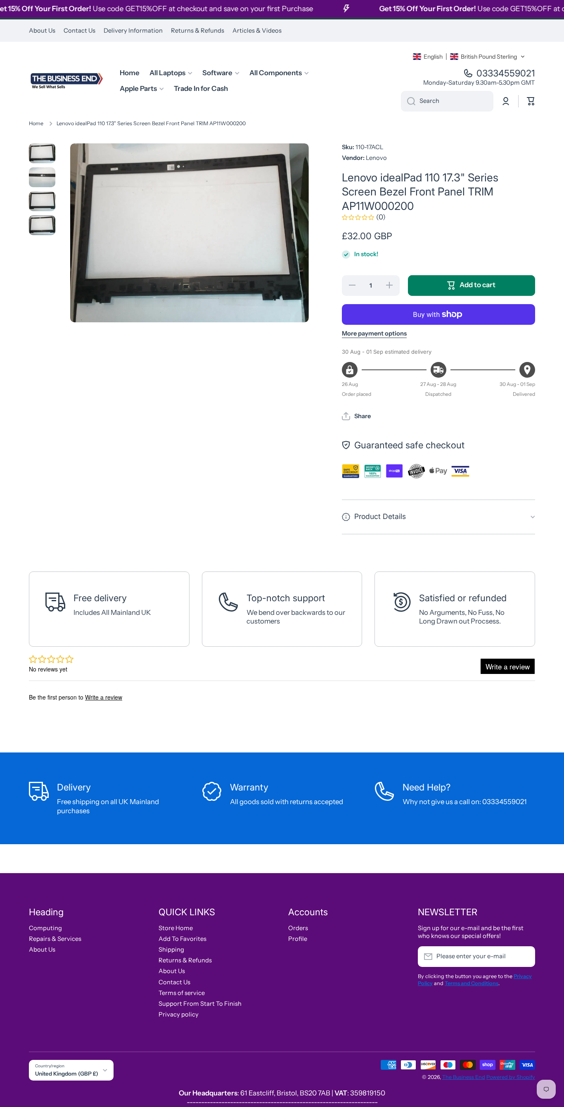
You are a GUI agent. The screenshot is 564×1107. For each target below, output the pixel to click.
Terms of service (182, 993)
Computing (45, 928)
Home (36, 123)
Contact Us (174, 982)
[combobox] (447, 101)
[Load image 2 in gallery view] (42, 177)
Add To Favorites (182, 939)
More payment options (374, 333)
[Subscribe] (524, 956)
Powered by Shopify (510, 1077)
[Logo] (66, 80)
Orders (298, 928)
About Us (42, 949)
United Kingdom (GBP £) (66, 1073)
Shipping (171, 949)
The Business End (463, 1077)
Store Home (176, 928)
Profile (297, 939)
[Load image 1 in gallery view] (42, 153)
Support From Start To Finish (200, 1003)
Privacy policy (179, 1014)
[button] (469, 56)
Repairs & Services (55, 939)
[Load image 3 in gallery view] (42, 201)
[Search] (408, 101)
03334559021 (505, 73)
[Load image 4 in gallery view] (42, 225)
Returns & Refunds (185, 960)
